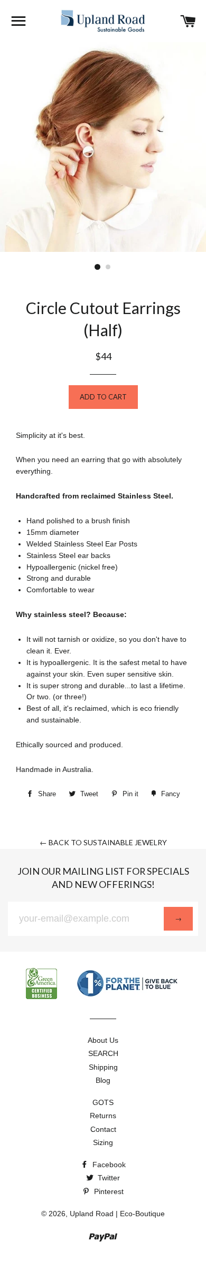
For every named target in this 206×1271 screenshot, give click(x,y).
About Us (103, 1040)
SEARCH (103, 1053)
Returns (103, 1115)
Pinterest (108, 1191)
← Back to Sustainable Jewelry (103, 842)
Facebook (108, 1164)
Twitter (108, 1178)
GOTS (103, 1102)
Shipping (103, 1067)
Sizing (103, 1142)
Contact (103, 1129)
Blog (103, 1080)
